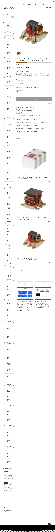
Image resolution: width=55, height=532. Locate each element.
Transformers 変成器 (9, 425)
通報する (49, 103)
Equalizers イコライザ (9, 168)
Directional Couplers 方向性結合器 (9, 125)
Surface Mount (8, 43)
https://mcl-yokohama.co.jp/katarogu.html (26, 125)
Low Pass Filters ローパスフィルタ (8, 195)
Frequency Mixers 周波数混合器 (9, 223)
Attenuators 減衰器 (9, 77)
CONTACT (36, 4)
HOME (23, 4)
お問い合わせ (7, 507)
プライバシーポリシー (8, 516)
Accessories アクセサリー (9, 32)
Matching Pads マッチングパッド (9, 265)
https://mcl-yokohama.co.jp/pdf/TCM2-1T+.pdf (28, 119)
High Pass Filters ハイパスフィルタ (8, 215)
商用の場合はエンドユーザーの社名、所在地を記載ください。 (28, 87)
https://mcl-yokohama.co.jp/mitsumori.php (26, 131)
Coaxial (8, 53)
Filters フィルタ (9, 188)
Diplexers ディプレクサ (9, 147)
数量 (17, 91)
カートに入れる (34, 99)
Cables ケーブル (9, 118)
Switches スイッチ (9, 385)
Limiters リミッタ (8, 244)
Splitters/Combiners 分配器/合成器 (9, 364)
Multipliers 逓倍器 (9, 299)
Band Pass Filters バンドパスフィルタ (8, 205)
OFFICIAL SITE (47, 7)
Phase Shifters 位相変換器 (9, 342)
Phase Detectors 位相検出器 (9, 320)
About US (6, 503)
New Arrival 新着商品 (9, 26)
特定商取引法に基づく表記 (8, 511)
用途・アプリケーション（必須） (23, 71)
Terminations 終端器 (9, 405)
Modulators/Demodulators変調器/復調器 (9, 278)
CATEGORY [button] (44, 4)
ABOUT (29, 4)
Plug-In (8, 48)
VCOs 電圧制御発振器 (9, 446)
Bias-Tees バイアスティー (9, 97)
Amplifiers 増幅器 (9, 57)
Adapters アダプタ (9, 38)
